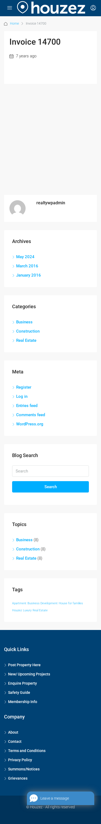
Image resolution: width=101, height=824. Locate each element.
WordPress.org (29, 424)
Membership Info (22, 702)
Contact (15, 741)
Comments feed (30, 414)
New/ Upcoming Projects (29, 674)
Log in (21, 396)
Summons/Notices (24, 769)
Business (24, 322)
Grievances (17, 778)
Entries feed (26, 405)
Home (14, 23)
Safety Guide (19, 692)
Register (23, 387)
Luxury (27, 610)
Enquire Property (22, 683)
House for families (71, 603)
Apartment (19, 603)
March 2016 (27, 266)
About (13, 732)
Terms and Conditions (27, 751)
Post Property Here (24, 665)
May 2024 (25, 256)
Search (50, 486)
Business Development (42, 603)
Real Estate (26, 340)
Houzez (17, 610)
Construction (28, 331)
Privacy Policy (20, 760)
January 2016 (28, 275)
